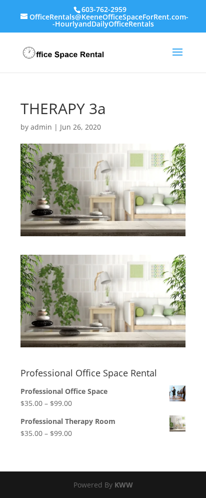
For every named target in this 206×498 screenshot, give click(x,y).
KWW (123, 484)
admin (41, 127)
